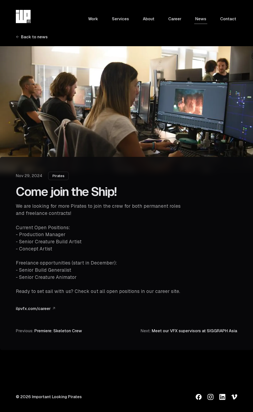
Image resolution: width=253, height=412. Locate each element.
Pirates (58, 176)
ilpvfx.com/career (33, 308)
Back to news (34, 37)
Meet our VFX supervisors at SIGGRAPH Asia (189, 331)
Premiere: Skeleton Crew (49, 331)
